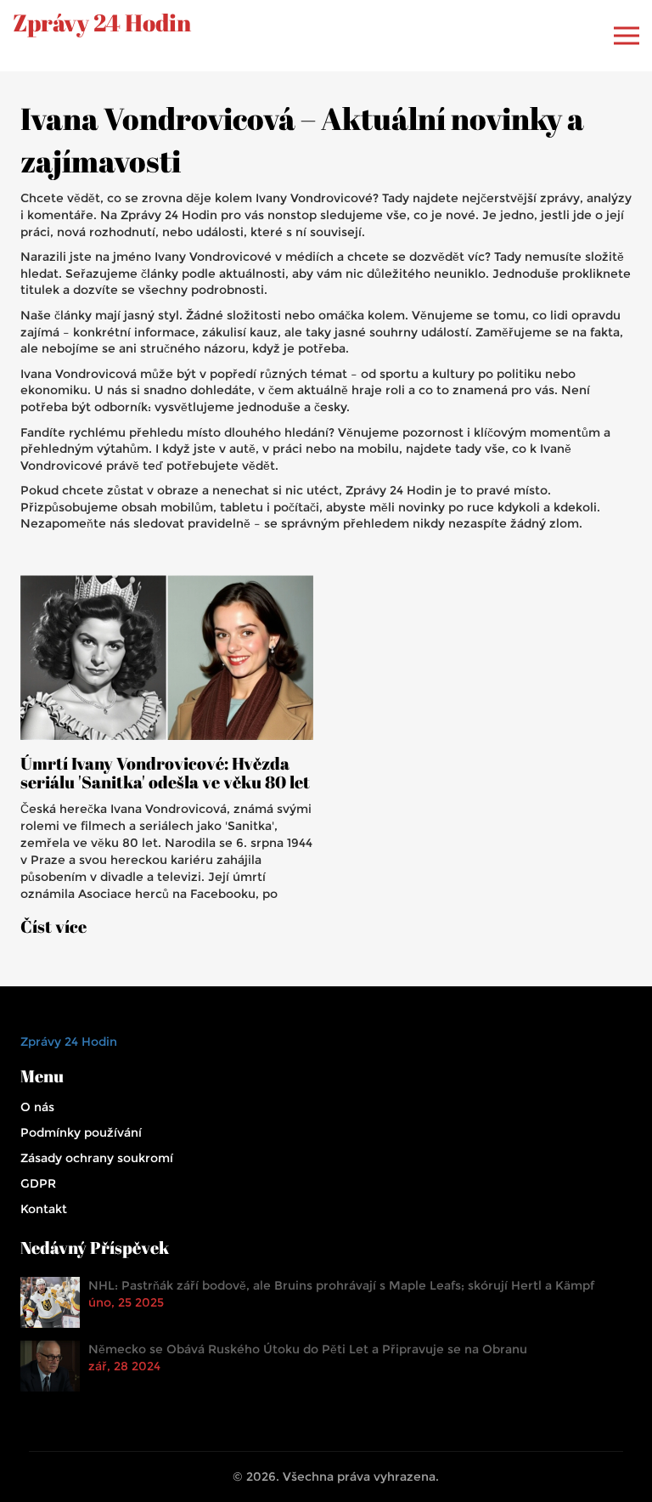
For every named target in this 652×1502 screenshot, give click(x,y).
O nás (37, 1107)
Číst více (53, 926)
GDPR (38, 1183)
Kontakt (43, 1209)
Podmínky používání (81, 1132)
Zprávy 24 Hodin (102, 22)
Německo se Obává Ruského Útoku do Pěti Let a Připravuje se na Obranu (307, 1349)
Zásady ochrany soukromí (96, 1158)
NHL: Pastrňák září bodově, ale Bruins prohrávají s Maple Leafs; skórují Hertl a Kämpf (341, 1285)
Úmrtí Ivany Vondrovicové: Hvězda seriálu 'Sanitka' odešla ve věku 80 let (165, 773)
